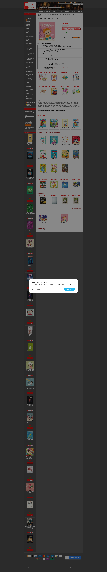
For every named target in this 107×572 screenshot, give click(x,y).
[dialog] (53, 286)
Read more (54, 285)
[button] (36, 289)
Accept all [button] (69, 289)
